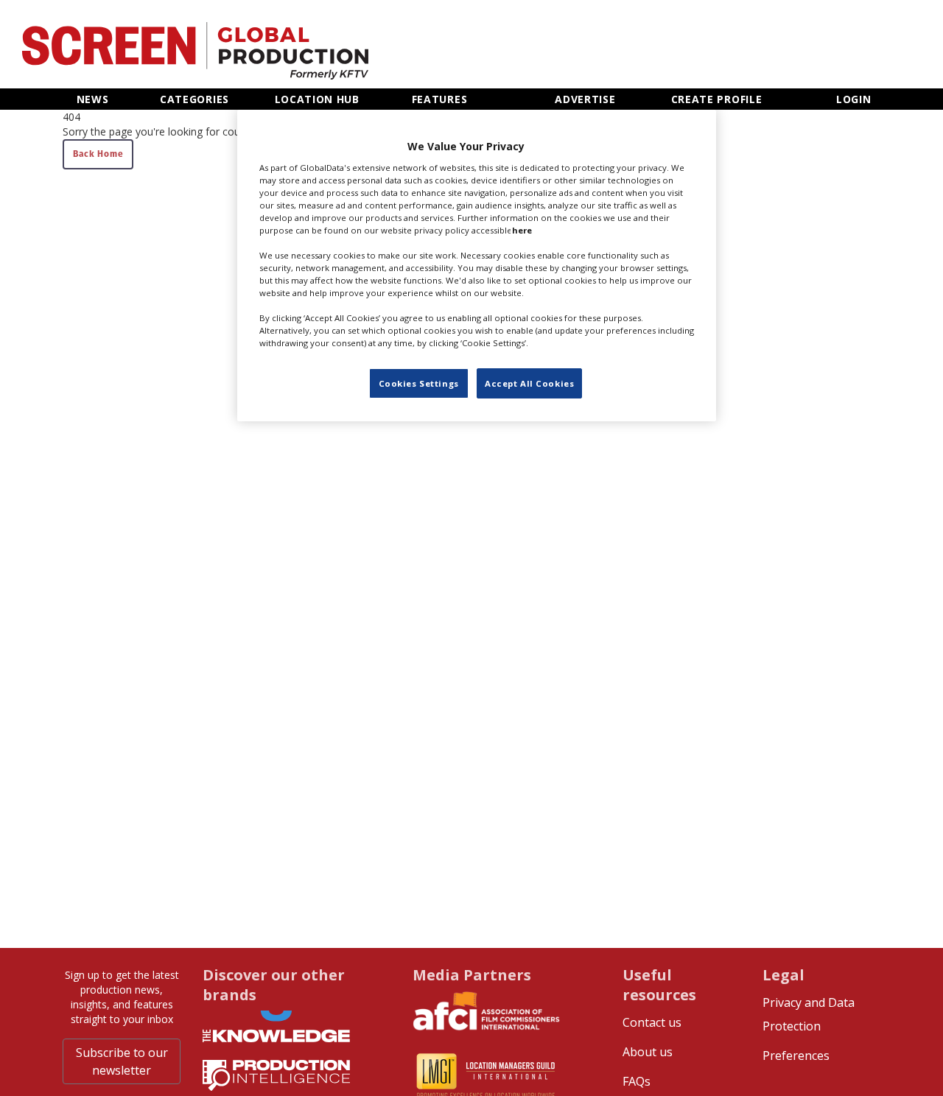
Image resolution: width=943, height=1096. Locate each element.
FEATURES (440, 99)
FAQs (637, 1081)
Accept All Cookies (529, 382)
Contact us (652, 1022)
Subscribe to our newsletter (122, 1061)
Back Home (98, 153)
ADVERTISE (585, 99)
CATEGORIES (194, 99)
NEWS (93, 99)
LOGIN (854, 99)
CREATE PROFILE (717, 99)
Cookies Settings (419, 382)
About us (648, 1052)
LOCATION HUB (317, 99)
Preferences (796, 1055)
